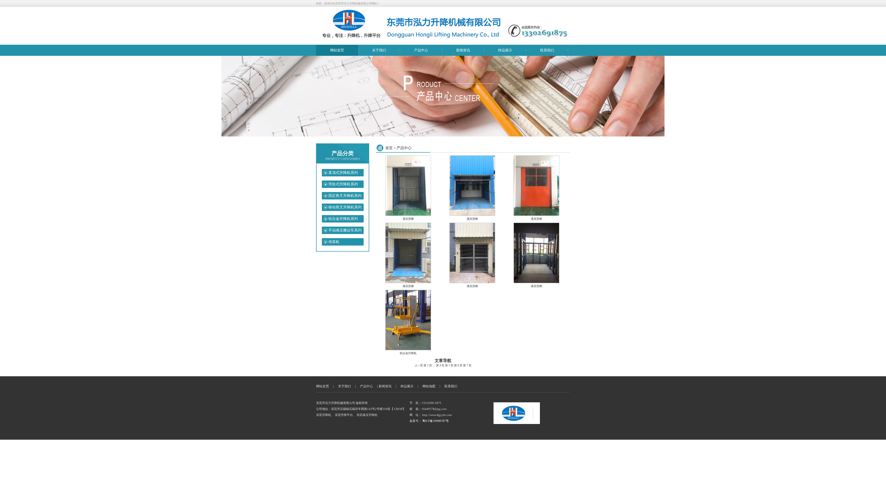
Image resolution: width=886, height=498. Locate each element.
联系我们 (547, 50)
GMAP (398, 409)
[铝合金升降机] (408, 349)
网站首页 (337, 50)
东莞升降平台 (344, 415)
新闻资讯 (463, 50)
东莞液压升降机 (366, 415)
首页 (389, 148)
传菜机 (333, 242)
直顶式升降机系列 (343, 173)
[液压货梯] (408, 214)
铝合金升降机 (408, 353)
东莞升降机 (323, 415)
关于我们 (379, 50)
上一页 (419, 365)
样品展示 (505, 50)
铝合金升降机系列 (343, 219)
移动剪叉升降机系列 (345, 207)
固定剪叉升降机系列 (345, 196)
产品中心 (421, 50)
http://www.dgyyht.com (437, 415)
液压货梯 (408, 218)
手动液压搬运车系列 (345, 230)
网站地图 (428, 386)
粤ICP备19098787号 (435, 421)
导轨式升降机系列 (343, 184)
